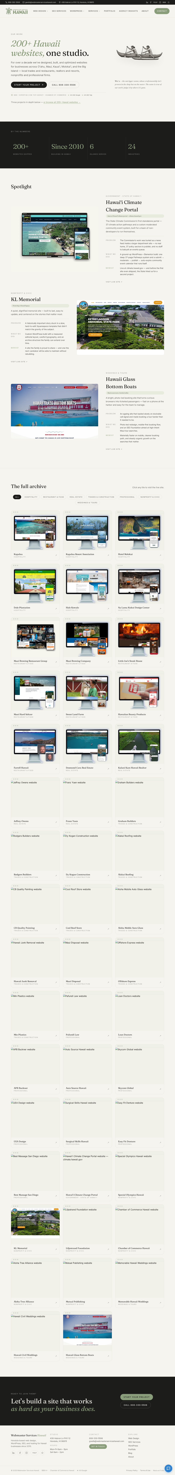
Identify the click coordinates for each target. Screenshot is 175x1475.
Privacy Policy (132, 1470)
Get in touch (98, 1446)
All (17, 497)
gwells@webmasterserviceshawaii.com (40, 2)
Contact (162, 11)
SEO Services (59, 11)
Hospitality (31, 497)
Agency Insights (128, 11)
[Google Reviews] (169, 2)
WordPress (76, 11)
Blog (130, 1453)
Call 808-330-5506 (64, 85)
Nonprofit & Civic (150, 497)
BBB (164, 2)
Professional (127, 497)
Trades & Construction (101, 497)
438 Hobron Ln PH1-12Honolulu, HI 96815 (60, 1439)
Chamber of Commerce (55, 95)
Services (93, 11)
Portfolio (109, 11)
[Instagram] (160, 2)
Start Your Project (27, 85)
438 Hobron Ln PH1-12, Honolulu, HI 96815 (78, 2)
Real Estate (76, 497)
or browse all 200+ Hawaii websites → (62, 102)
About (145, 11)
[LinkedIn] (147, 2)
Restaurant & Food (53, 497)
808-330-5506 (14, 2)
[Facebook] (151, 2)
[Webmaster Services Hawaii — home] (16, 11)
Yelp (155, 2)
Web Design (39, 11)
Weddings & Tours (87, 503)
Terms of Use (145, 1470)
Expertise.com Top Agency (31, 95)
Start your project (137, 1397)
